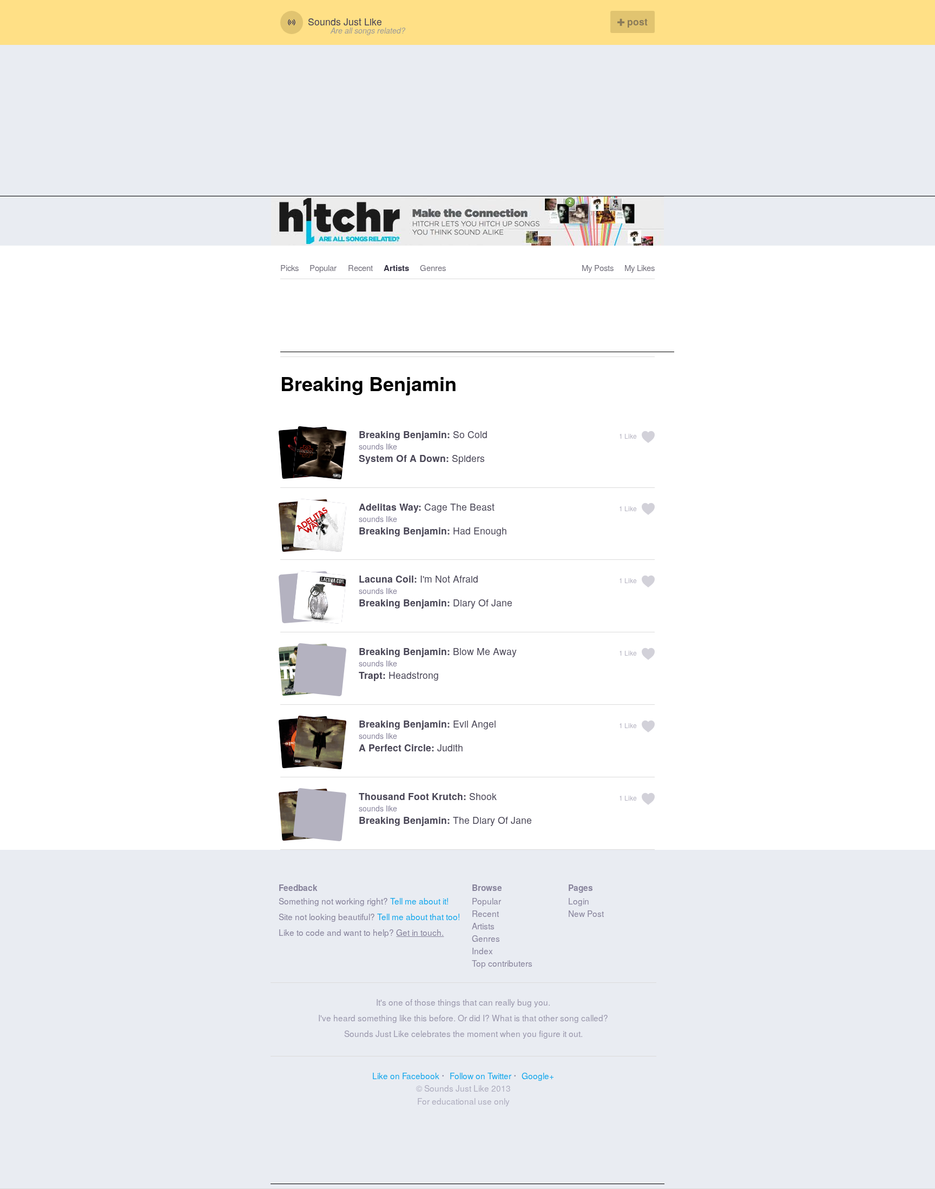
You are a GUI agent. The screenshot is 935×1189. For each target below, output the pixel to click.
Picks (289, 267)
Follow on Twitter (480, 1075)
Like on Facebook (405, 1075)
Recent (360, 267)
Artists (396, 268)
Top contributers (502, 963)
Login (578, 901)
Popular (323, 267)
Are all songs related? (368, 30)
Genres (433, 267)
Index (482, 950)
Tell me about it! (419, 901)
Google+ (538, 1075)
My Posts (598, 267)
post (636, 21)
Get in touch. (420, 932)
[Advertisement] (467, 120)
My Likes (639, 267)
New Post (586, 913)
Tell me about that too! (418, 916)
